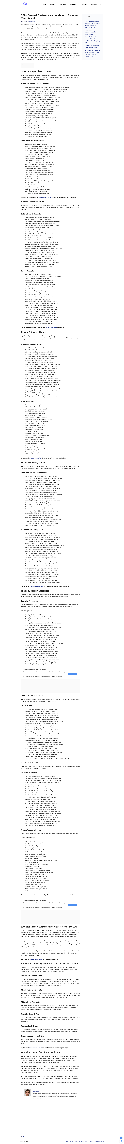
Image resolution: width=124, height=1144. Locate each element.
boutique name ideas (35, 458)
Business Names (27, 1136)
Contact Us (94, 4)
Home (44, 4)
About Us (71, 1141)
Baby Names (73, 4)
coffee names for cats (45, 197)
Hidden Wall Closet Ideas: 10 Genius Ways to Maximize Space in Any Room (92, 23)
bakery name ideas (36, 959)
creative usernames (51, 327)
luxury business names (61, 895)
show (30, 65)
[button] (101, 4)
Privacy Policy (84, 1141)
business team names (35, 1048)
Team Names (52, 4)
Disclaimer (91, 1141)
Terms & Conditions (99, 1141)
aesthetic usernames (36, 586)
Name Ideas (63, 4)
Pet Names (84, 4)
